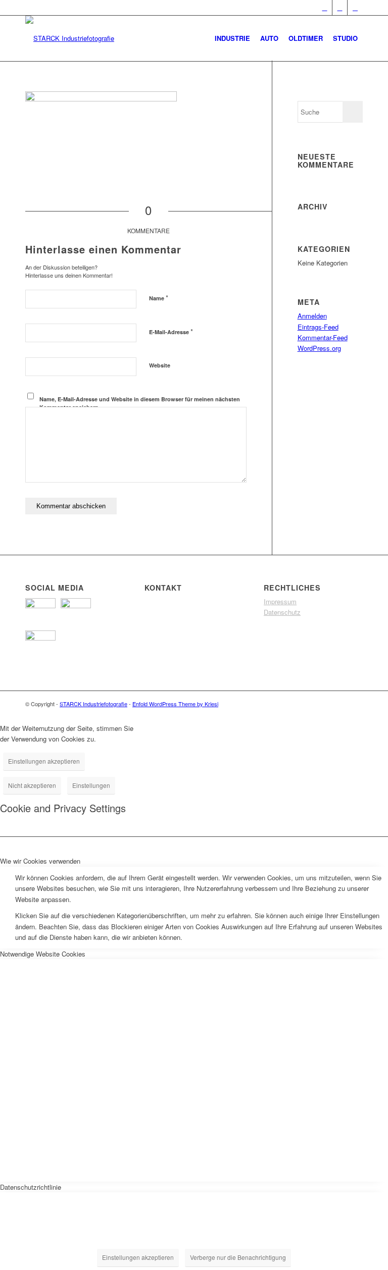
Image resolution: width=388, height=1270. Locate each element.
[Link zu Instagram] (355, 7)
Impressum (280, 601)
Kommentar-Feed (323, 337)
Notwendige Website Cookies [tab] (42, 954)
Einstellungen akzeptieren (44, 761)
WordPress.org (319, 348)
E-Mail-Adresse (171, 331)
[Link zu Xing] (324, 7)
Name (158, 297)
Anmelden (312, 316)
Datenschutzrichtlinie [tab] (30, 1187)
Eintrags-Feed (318, 327)
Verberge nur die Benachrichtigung (238, 1257)
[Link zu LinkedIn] (339, 7)
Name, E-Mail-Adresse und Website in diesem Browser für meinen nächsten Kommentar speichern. (139, 403)
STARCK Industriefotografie (93, 704)
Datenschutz (282, 612)
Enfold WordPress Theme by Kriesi (175, 704)
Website (159, 365)
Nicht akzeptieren (32, 785)
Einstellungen (91, 785)
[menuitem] (232, 38)
